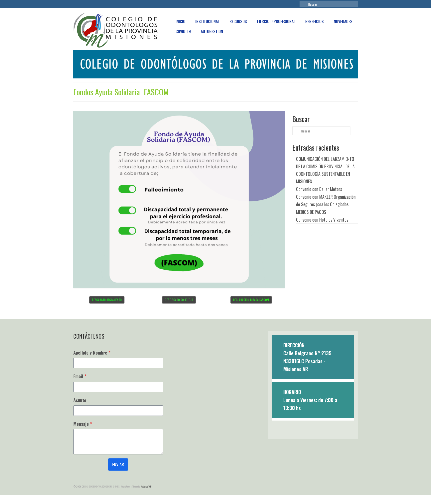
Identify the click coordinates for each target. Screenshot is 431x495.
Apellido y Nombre (91, 352)
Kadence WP (146, 486)
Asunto (79, 400)
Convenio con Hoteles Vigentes (322, 219)
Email (80, 376)
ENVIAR (118, 464)
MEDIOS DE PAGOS (311, 212)
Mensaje (82, 424)
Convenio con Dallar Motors (319, 189)
